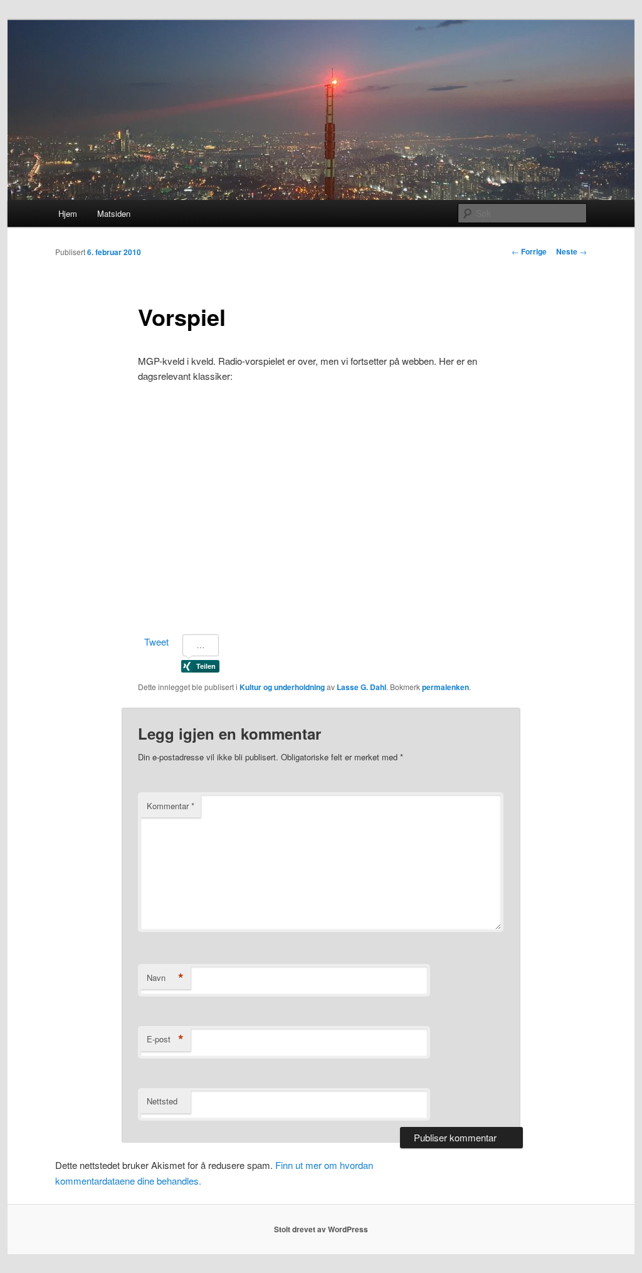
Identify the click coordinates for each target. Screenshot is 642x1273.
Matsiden (113, 213)
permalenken (445, 687)
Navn (165, 978)
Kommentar (170, 806)
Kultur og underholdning (282, 687)
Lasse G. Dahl (361, 687)
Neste (571, 251)
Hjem (67, 213)
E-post (165, 1039)
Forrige (529, 251)
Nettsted (162, 1101)
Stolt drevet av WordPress (321, 1229)
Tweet (156, 641)
